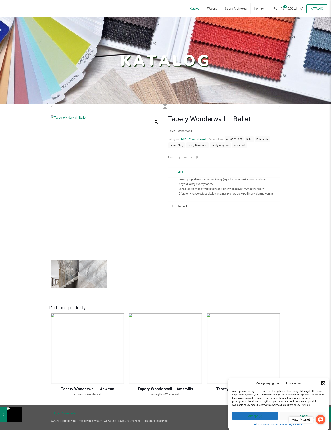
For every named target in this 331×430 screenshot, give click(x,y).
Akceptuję (255, 416)
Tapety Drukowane (197, 145)
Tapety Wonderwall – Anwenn (87, 389)
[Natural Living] (28, 8)
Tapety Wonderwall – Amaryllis (165, 389)
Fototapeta (262, 139)
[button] (323, 383)
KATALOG (317, 8)
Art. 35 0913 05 (234, 139)
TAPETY (186, 139)
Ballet (249, 139)
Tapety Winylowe (220, 145)
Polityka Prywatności (291, 424)
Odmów (302, 416)
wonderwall (239, 145)
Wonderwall (199, 139)
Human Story (177, 145)
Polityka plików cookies (266, 424)
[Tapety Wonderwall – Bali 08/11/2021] (11, 414)
